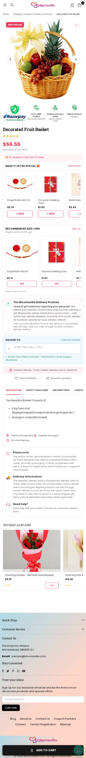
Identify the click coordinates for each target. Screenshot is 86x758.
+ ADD (20, 213)
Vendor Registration (43, 724)
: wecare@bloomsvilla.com (28, 656)
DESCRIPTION (14, 390)
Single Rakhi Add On (18, 200)
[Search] (12, 5)
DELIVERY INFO (61, 390)
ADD (22, 283)
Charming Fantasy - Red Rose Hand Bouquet (29, 575)
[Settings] (72, 5)
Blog (13, 719)
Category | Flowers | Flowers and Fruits (32, 14)
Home (6, 14)
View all (76, 228)
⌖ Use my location (70, 339)
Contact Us (43, 719)
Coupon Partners (65, 719)
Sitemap (65, 724)
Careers (20, 724)
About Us (26, 719)
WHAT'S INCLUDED (37, 390)
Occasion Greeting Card (48, 202)
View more (74, 166)
